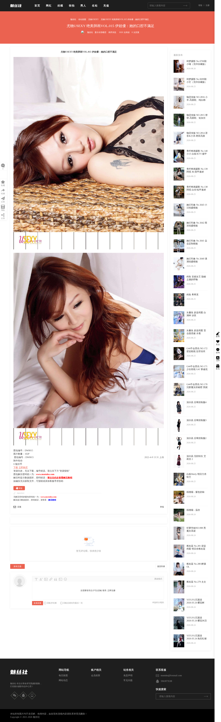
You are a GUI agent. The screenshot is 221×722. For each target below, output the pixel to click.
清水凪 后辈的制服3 (196, 420)
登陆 (200, 5)
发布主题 (17, 566)
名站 (95, 5)
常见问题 (128, 680)
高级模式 (158, 579)
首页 (37, 5)
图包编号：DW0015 (24, 457)
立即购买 (23, 467)
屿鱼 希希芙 (193, 294)
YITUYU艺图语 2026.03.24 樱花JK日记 (197, 621)
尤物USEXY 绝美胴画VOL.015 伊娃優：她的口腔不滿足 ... (126, 19)
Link (50, 579)
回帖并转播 (52, 603)
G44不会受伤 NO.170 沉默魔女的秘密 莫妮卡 (197, 387)
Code (60, 579)
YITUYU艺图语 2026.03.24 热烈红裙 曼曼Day (197, 638)
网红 (49, 5)
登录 (104, 590)
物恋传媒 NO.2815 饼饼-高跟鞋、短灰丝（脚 (197, 118)
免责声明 (128, 675)
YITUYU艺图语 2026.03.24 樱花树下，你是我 (195, 603)
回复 (19, 507)
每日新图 (63, 675)
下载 (15, 467)
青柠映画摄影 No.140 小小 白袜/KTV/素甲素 (197, 154)
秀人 (83, 5)
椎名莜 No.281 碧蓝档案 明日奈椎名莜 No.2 (196, 549)
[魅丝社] (16, 8)
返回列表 (161, 566)
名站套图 (82, 19)
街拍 (72, 5)
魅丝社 (73, 19)
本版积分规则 (158, 602)
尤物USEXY (93, 19)
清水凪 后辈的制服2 (196, 438)
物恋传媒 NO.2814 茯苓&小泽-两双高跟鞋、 (197, 136)
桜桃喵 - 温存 (193, 510)
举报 (20, 488)
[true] (185, 5)
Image (46, 579)
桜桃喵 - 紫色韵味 (195, 492)
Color (41, 579)
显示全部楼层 (100, 32)
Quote (55, 579)
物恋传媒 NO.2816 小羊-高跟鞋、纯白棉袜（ (197, 100)
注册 (208, 5)
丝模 (60, 5)
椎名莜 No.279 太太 (196, 582)
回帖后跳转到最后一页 (73, 603)
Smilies (65, 579)
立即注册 (111, 590)
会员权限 (95, 675)
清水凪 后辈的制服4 (196, 402)
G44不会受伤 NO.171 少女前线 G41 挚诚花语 (197, 369)
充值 (106, 5)
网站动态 (63, 680)
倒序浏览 (112, 32)
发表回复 (37, 603)
